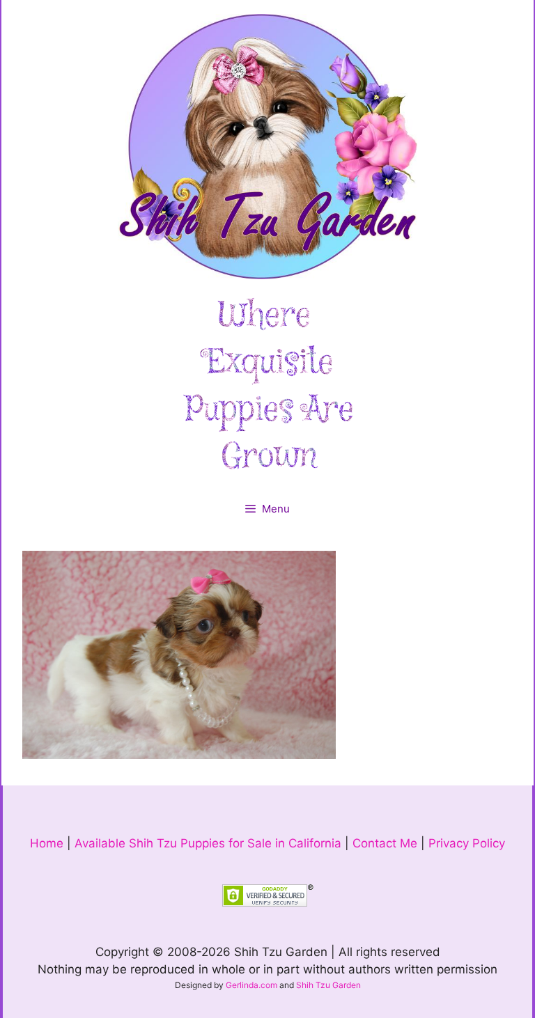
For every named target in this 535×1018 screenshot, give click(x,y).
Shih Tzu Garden (328, 985)
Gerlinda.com (251, 985)
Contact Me (384, 843)
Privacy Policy (466, 843)
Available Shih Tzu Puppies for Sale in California (208, 843)
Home (46, 843)
